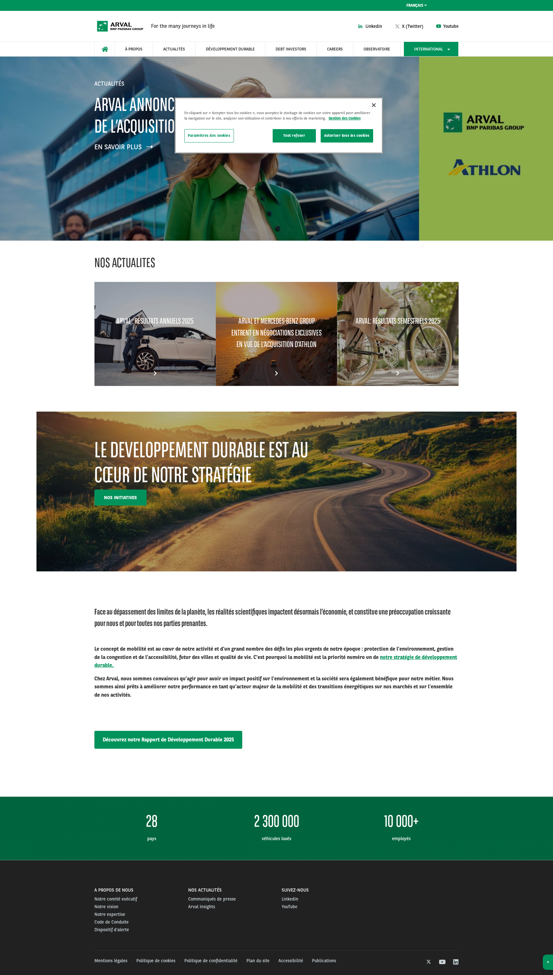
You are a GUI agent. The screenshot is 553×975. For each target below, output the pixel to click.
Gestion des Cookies (345, 118)
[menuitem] (105, 49)
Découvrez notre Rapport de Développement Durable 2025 (168, 740)
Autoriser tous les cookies (347, 135)
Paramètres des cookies (209, 135)
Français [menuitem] (415, 5)
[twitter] (428, 962)
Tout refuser (294, 135)
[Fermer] (374, 105)
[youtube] (442, 962)
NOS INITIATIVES (120, 497)
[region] (279, 125)
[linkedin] (456, 962)
